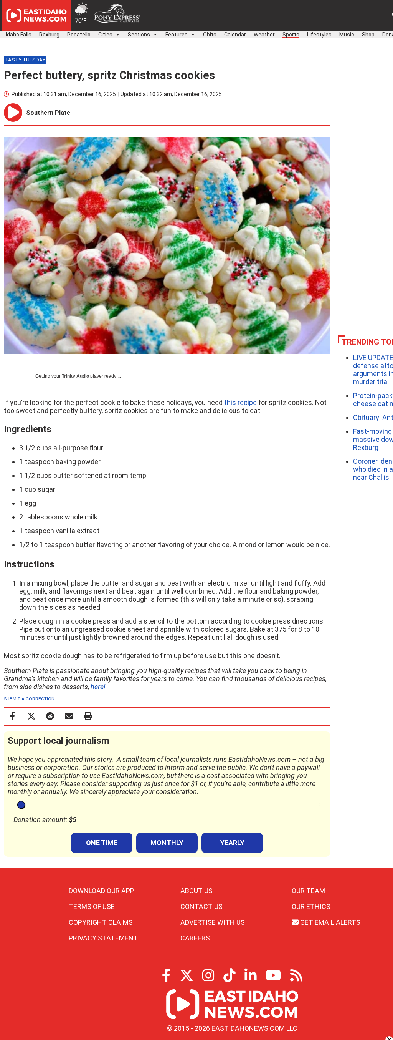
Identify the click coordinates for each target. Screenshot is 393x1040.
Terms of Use (92, 906)
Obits (209, 35)
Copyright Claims (101, 922)
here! (98, 687)
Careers (195, 938)
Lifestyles (319, 35)
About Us (196, 891)
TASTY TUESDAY (25, 60)
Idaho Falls (18, 35)
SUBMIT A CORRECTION (29, 699)
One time (101, 843)
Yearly (232, 843)
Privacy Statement (103, 938)
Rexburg (49, 35)
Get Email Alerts (329, 922)
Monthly (166, 843)
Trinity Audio (75, 376)
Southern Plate (48, 112)
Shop (368, 35)
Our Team (308, 891)
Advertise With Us (212, 922)
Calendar (235, 35)
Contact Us (201, 906)
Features (176, 35)
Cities (105, 35)
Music (346, 35)
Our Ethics (311, 906)
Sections (139, 35)
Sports (290, 35)
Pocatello (79, 35)
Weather (264, 35)
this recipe (240, 402)
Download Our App (101, 891)
